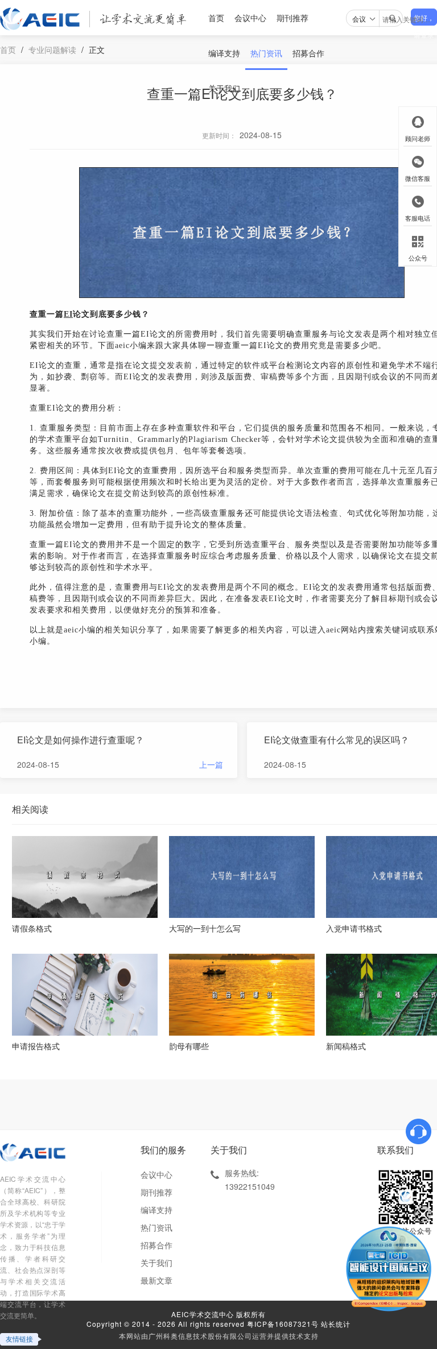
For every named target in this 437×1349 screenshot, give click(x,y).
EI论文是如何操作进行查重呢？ (80, 739)
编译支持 (224, 53)
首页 (216, 17)
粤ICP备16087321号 (283, 1324)
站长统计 (336, 1324)
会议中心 (250, 17)
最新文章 (156, 1280)
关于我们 (224, 88)
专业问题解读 (52, 49)
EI (68, 314)
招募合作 (308, 53)
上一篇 (211, 764)
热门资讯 (266, 53)
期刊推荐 (292, 17)
